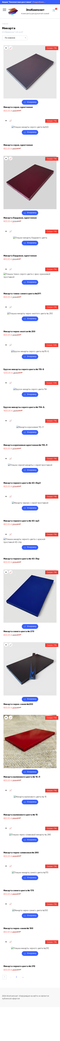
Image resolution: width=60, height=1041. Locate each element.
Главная (5, 24)
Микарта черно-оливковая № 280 (21, 852)
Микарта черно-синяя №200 (18, 704)
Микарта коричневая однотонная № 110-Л (25, 445)
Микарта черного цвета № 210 (19, 966)
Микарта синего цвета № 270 (18, 631)
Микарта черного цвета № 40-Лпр (21, 559)
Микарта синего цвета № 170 (18, 890)
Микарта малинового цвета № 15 (20, 815)
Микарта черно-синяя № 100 (18, 928)
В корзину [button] (31, 102)
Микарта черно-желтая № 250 (19, 331)
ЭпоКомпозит (35, 10)
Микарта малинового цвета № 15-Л (21, 777)
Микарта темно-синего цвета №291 (22, 293)
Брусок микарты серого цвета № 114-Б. (24, 407)
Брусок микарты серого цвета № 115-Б (23, 369)
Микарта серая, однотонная (18, 107)
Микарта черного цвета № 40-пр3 (21, 521)
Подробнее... (39, 2)
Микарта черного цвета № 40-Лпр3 (22, 483)
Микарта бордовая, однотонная (20, 218)
